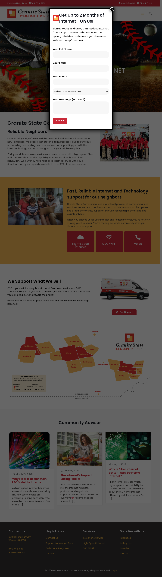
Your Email (59, 63)
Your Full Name (62, 49)
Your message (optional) (69, 99)
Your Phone (60, 76)
